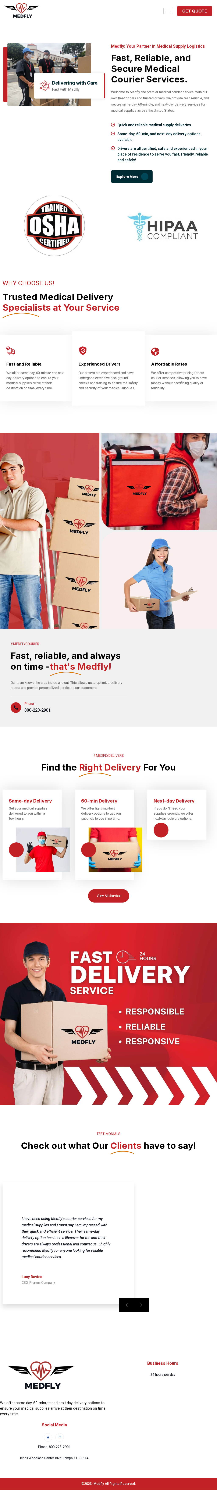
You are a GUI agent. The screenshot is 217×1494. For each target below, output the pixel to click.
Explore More (127, 176)
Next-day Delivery (174, 801)
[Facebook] (48, 1437)
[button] (194, 11)
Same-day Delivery (30, 801)
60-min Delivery (99, 801)
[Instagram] (59, 1437)
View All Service (109, 896)
